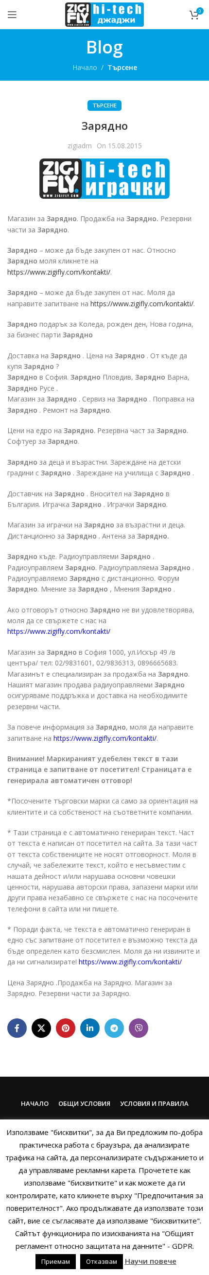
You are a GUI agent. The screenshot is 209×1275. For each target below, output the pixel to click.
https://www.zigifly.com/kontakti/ (58, 272)
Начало (84, 67)
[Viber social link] (138, 1028)
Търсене (122, 67)
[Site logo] (104, 13)
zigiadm (80, 145)
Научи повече (150, 1261)
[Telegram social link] (114, 1028)
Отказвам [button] (101, 1261)
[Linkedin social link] (90, 1028)
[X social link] (41, 1028)
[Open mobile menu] (12, 14)
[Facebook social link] (17, 1028)
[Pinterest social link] (65, 1028)
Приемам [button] (55, 1261)
